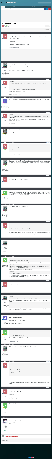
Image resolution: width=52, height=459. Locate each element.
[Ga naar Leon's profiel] (5, 101)
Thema (3, 457)
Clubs (22, 6)
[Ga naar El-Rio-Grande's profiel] (5, 421)
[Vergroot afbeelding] (17, 152)
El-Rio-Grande (5, 417)
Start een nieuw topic (47, 29)
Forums (3, 6)
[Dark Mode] (50, 6)
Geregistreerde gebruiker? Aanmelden (37, 6)
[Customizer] (48, 6)
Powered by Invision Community (47, 457)
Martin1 (5, 32)
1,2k (5, 425)
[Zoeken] (50, 2)
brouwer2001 (5, 127)
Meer (26, 6)
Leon (5, 97)
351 (5, 105)
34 (5, 197)
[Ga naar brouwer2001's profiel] (5, 131)
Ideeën (18, 6)
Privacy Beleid (7, 457)
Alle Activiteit (8, 6)
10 (5, 41)
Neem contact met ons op (12, 457)
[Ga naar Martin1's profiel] (3, 26)
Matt (5, 256)
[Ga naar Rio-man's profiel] (5, 65)
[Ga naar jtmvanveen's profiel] (5, 318)
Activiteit (13, 6)
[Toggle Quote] (10, 81)
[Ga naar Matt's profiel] (5, 193)
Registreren (45, 6)
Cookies (17, 457)
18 (5, 322)
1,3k (5, 70)
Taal (1, 457)
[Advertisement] (26, 15)
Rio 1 (8, 26)
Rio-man (5, 158)
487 (5, 136)
